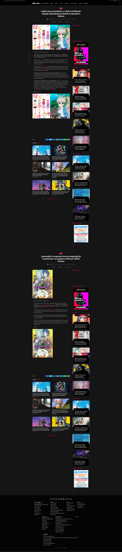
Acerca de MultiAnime (47, 539)
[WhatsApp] (29, 61)
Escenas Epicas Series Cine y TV (61, 521)
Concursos (44, 520)
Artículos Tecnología (59, 530)
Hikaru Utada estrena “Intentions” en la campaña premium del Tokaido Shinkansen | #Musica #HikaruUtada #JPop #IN (41, 174)
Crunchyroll (43, 69)
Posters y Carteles (59, 527)
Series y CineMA (74, 3)
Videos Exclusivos (45, 517)
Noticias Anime (45, 3)
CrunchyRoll (37, 507)
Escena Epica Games (54, 511)
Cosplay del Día (45, 526)
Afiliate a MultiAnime (47, 542)
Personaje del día (45, 523)
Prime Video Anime (37, 510)
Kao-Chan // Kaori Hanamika (48, 536)
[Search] (120, 3)
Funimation (36, 511)
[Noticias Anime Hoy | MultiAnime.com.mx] (36, 3)
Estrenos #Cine (58, 523)
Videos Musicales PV (71, 508)
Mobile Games (53, 504)
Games (51, 3)
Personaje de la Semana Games (56, 510)
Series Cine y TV (58, 517)
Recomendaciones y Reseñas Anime (41, 504)
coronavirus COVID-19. (42, 307)
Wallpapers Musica (70, 510)
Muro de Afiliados (46, 540)
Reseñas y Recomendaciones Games (57, 513)
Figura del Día (44, 521)
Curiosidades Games (54, 508)
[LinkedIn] (29, 57)
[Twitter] (29, 55)
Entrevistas (44, 524)
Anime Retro (36, 514)
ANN (38, 91)
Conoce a (68, 504)
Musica (56, 3)
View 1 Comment (51, 198)
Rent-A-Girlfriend (44, 66)
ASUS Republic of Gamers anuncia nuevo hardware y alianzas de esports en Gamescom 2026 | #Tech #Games (15, 0)
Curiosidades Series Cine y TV (61, 520)
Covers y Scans (37, 513)
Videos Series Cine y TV (59, 526)
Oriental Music (70, 507)
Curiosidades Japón (81, 504)
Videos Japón (79, 507)
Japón (61, 3)
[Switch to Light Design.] (118, 3)
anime (53, 309)
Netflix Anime (37, 508)
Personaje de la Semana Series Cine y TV (63, 524)
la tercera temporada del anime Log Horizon (46, 304)
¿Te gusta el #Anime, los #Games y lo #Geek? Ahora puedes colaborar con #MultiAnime (60, 537)
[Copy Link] (29, 63)
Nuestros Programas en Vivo (49, 543)
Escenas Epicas (45, 527)
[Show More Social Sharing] (71, 22)
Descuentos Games (54, 507)
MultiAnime (85, 3)
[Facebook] (29, 53)
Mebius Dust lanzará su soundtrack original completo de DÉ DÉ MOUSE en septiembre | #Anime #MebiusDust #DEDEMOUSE (59, 158)
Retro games (53, 514)
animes (60, 54)
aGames (76, 181)
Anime (61, 8)
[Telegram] (29, 59)
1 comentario (73, 19)
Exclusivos (66, 3)
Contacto (45, 534)
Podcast (80, 3)
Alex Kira (51, 19)
